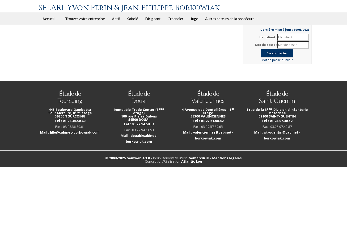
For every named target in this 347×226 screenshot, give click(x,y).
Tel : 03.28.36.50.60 (70, 120)
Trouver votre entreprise (85, 18)
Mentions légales (227, 158)
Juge (194, 18)
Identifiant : (268, 37)
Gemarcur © (199, 158)
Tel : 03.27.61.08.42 (208, 120)
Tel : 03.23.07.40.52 (277, 120)
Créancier (175, 18)
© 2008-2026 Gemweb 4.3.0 (127, 158)
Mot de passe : (266, 45)
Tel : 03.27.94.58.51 (138, 124)
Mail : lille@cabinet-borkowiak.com (70, 132)
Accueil (48, 18)
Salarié (132, 18)
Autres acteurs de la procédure (229, 18)
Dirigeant (153, 18)
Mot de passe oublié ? (277, 60)
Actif (116, 18)
